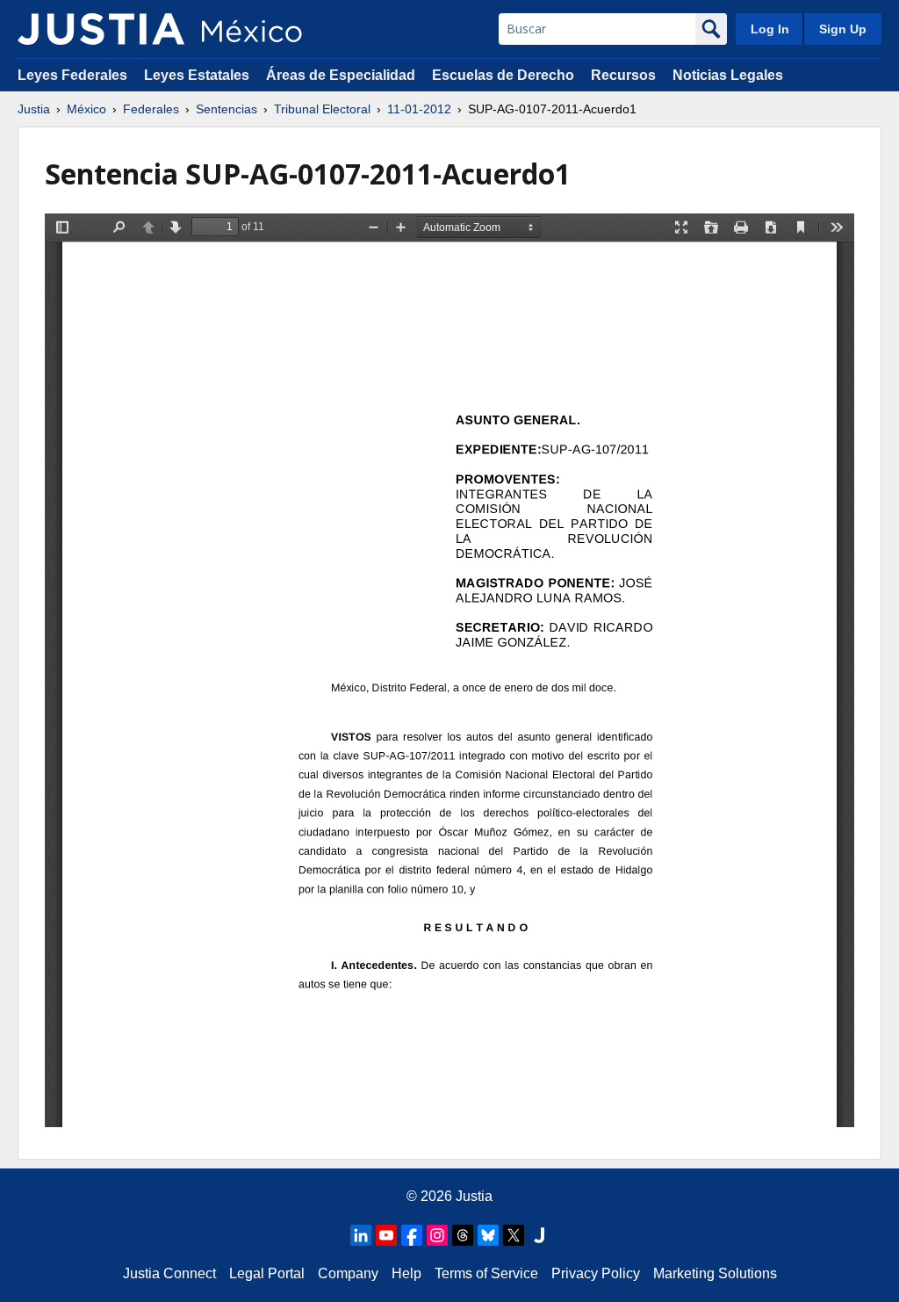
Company (348, 1273)
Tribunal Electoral (322, 109)
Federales (151, 109)
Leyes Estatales (196, 75)
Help (406, 1273)
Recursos (623, 75)
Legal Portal (267, 1273)
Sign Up (843, 29)
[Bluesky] (488, 1235)
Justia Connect (169, 1273)
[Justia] (101, 29)
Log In (770, 29)
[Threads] (462, 1235)
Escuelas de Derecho (503, 75)
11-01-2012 (419, 109)
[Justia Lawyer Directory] (539, 1235)
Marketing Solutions (715, 1273)
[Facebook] (411, 1235)
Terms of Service (486, 1273)
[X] (513, 1235)
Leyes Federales (72, 75)
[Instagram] (437, 1235)
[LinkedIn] (360, 1235)
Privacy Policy (595, 1273)
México (86, 109)
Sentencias (226, 109)
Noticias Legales (727, 75)
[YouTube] (386, 1235)
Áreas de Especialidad (340, 75)
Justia (34, 109)
